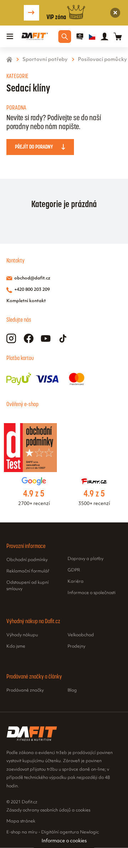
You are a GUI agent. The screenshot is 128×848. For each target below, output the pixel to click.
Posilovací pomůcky (102, 59)
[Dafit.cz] (34, 36)
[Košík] (117, 36)
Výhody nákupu (22, 635)
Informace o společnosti (92, 593)
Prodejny (76, 646)
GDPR (74, 570)
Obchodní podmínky (27, 560)
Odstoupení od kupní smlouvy (27, 586)
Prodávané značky (25, 690)
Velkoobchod (81, 635)
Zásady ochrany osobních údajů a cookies (48, 810)
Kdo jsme (15, 646)
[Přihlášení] (104, 36)
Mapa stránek (20, 821)
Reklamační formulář (27, 571)
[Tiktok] (63, 338)
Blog (72, 690)
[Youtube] (45, 338)
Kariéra (76, 582)
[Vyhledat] (64, 36)
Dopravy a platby (85, 559)
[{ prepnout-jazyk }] (92, 36)
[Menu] (10, 36)
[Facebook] (28, 338)
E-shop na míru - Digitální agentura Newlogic (52, 832)
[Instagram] (11, 338)
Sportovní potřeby (45, 59)
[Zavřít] (115, 13)
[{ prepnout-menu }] (80, 36)
